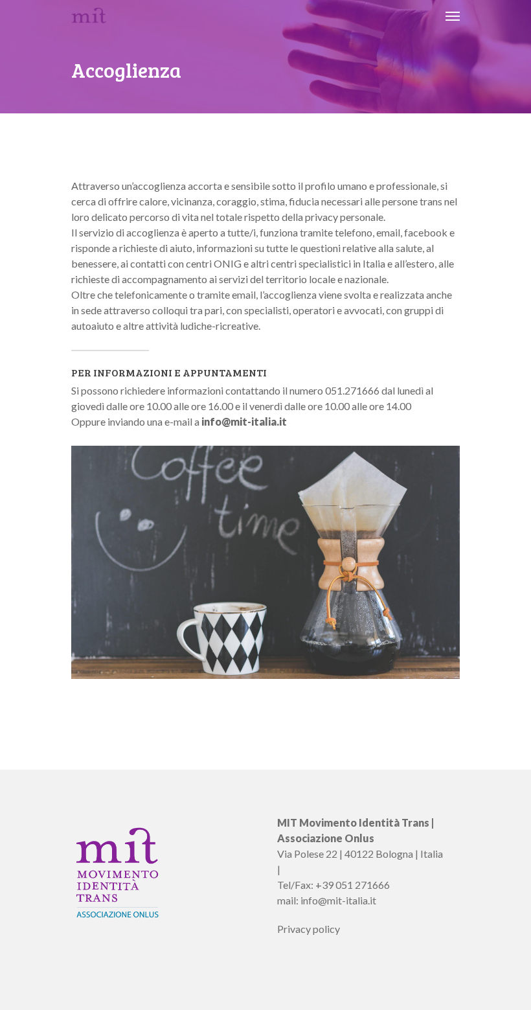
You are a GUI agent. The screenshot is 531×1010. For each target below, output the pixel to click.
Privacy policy (308, 929)
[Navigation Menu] (453, 15)
